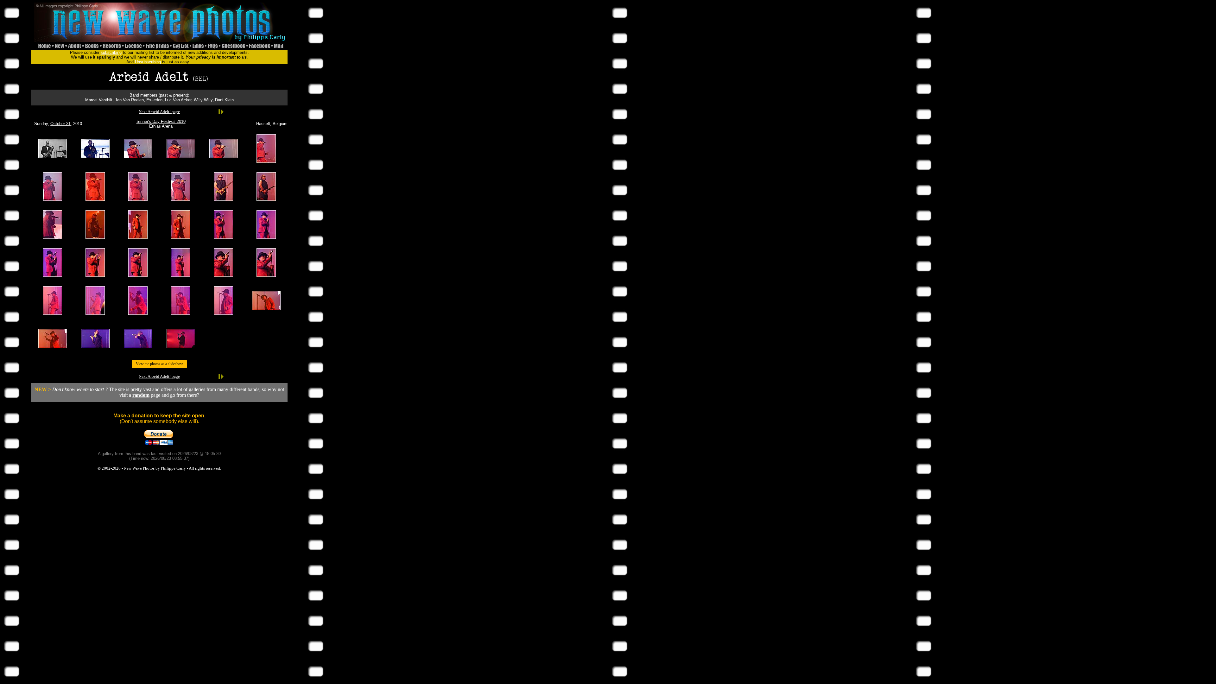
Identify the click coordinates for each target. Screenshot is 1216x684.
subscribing (111, 52)
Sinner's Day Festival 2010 (161, 121)
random (140, 395)
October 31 (60, 123)
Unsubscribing (148, 62)
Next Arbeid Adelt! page (159, 111)
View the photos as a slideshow (159, 364)
